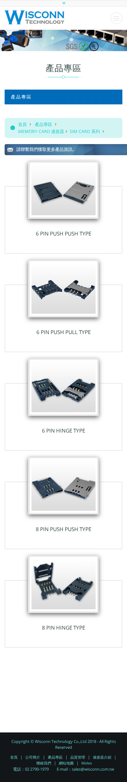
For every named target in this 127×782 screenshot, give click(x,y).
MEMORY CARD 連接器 (41, 131)
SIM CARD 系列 (85, 131)
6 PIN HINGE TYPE (63, 430)
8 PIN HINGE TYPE (63, 627)
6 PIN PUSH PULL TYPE (63, 332)
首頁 (22, 124)
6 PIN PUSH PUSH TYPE (63, 233)
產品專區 (43, 124)
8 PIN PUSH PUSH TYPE (63, 529)
